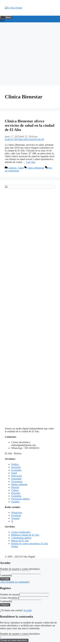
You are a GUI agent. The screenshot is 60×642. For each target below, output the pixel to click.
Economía (16, 470)
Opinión (15, 501)
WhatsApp (16, 512)
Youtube (15, 518)
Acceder (27, 610)
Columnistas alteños (21, 537)
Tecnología (16, 481)
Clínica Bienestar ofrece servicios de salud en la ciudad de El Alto (29, 125)
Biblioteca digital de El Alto (25, 535)
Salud (21, 167)
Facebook (16, 515)
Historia (15, 487)
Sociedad (15, 467)
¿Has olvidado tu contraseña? (15, 581)
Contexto (12, 167)
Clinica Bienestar (35, 167)
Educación (16, 475)
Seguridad (16, 478)
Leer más (30, 162)
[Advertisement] (30, 54)
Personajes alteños (20, 498)
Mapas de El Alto (20, 540)
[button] (2, 20)
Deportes (15, 493)
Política (15, 464)
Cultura (15, 490)
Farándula (16, 496)
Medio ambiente (19, 484)
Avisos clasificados (20, 532)
